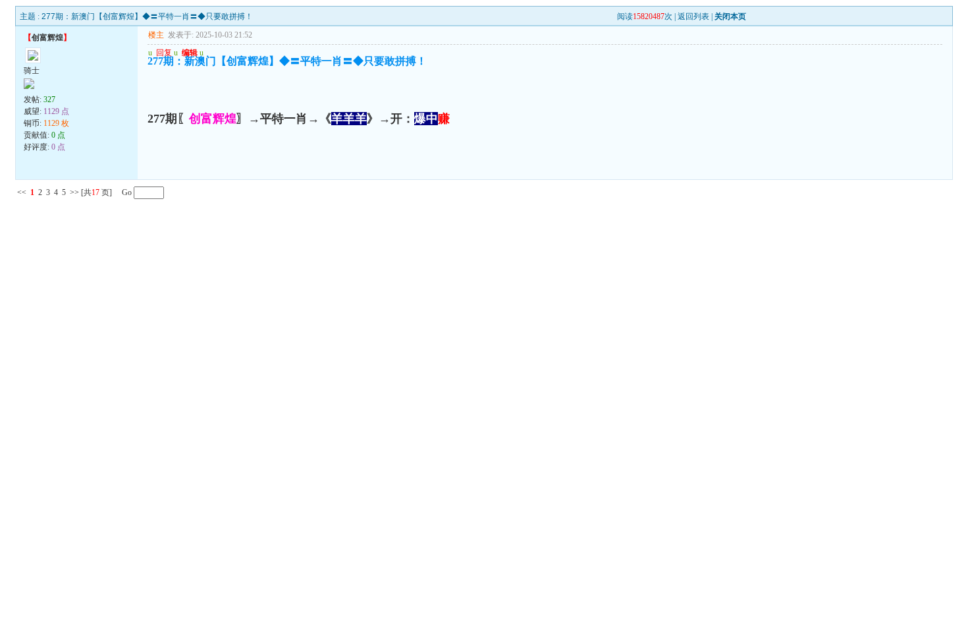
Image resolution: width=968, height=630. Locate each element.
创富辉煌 (47, 37)
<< (21, 192)
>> (74, 192)
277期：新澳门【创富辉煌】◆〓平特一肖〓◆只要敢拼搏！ (147, 16)
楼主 (156, 35)
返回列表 (693, 16)
